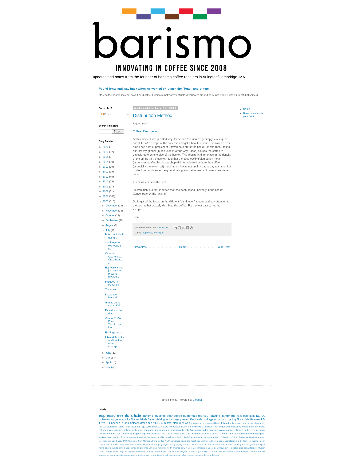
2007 (106, 196)
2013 (106, 166)
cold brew (215, 423)
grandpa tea (136, 433)
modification (253, 423)
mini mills (162, 448)
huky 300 (158, 423)
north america (173, 448)
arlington (213, 441)
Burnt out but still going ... (114, 236)
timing (154, 455)
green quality (122, 419)
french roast (227, 444)
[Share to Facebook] (187, 228)
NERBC (260, 415)
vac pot (222, 419)
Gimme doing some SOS (112, 304)
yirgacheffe (200, 455)
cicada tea (166, 426)
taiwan (186, 423)
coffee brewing (195, 426)
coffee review (106, 419)
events (123, 415)
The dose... (111, 289)
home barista (105, 448)
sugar (112, 455)
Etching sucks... (114, 332)
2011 (106, 176)
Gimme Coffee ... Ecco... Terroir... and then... (114, 323)
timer (148, 455)
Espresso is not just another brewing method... (114, 272)
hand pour (243, 415)
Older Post (224, 246)
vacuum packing (170, 430)
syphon (213, 419)
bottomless (245, 441)
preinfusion (259, 448)
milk (207, 433)
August (110, 225)
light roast (199, 433)
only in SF (186, 448)
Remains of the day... (113, 312)
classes (177, 426)
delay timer (124, 444)
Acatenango (197, 437)
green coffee (187, 419)
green (253, 444)
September (112, 220)
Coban (235, 437)
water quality (157, 437)
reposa (131, 451)
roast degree (181, 451)
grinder (147, 433)
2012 (106, 171)
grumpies (260, 444)
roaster (168, 423)
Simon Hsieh (155, 419)
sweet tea (134, 455)
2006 (106, 201)
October (110, 215)
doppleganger (161, 444)
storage (177, 423)
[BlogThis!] (179, 228)
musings (160, 415)
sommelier (228, 451)
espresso (147, 232)
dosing (172, 444)
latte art (190, 433)
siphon (261, 433)
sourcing (111, 437)
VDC (167, 441)
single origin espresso (142, 430)
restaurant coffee (144, 451)
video (147, 437)
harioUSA (156, 433)
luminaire (118, 430)
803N (179, 437)
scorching (242, 433)
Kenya (121, 426)
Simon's (134, 419)
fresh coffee (219, 426)
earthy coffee (189, 444)
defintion (208, 426)
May (108, 357)
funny (236, 444)
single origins (202, 451)
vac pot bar (175, 455)
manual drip (138, 448)
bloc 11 (157, 426)
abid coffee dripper (206, 430)
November (112, 210)
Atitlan (216, 437)
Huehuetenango (257, 437)
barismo (147, 415)
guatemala (190, 415)
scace (191, 451)
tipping (132, 437)
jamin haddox (125, 448)
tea (200, 415)
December (112, 205)
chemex (255, 441)
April (108, 362)
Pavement (132, 441)
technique (158, 232)
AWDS (187, 437)
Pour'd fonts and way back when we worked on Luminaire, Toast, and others (154, 88)
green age (146, 423)
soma (262, 423)
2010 (106, 181)
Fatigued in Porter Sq (112, 283)
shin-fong (253, 433)
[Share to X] (183, 228)
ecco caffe (202, 444)
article (135, 415)
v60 (205, 415)
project (102, 451)
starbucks (260, 451)
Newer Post (140, 246)
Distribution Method (152, 115)
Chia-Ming (225, 437)
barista (149, 426)
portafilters (249, 448)
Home (182, 246)
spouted (238, 451)
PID (125, 441)
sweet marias (122, 455)
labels (143, 419)
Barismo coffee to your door (253, 115)
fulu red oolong (228, 423)
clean (262, 441)
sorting (102, 437)
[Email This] (175, 228)
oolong (127, 430)
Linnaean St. (116, 423)
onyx (193, 448)
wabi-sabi (184, 430)
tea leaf (102, 426)
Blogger (197, 399)
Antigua (208, 437)
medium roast (150, 448)
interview (241, 423)
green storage (171, 419)
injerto (115, 448)
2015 (106, 156)
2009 (106, 186)
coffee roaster (251, 430)
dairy (115, 444)
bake (236, 441)
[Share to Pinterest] (191, 228)
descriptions (136, 444)
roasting (214, 415)
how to (110, 430)
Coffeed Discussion (145, 131)
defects (126, 433)
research (223, 433)
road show (168, 451)
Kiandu (193, 430)
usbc (167, 455)
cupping (231, 419)
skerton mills (216, 451)
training (160, 455)
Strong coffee (157, 441)
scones (233, 433)
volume (191, 455)
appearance (203, 441)
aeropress (175, 441)
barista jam (196, 423)
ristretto (158, 451)
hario (252, 415)
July (108, 230)
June (109, 352)
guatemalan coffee (235, 426)
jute (176, 433)
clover (184, 426)
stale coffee (249, 451)
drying (179, 444)
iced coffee (167, 433)
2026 (106, 147)
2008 (106, 191)
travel (140, 437)
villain (184, 455)
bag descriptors (226, 441)
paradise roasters (205, 448)
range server (112, 451)
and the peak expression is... (113, 245)
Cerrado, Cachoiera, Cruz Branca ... (114, 258)
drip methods (131, 423)
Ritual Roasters (133, 426)
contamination (105, 444)
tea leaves (122, 437)
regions (123, 451)
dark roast (116, 433)
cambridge (228, 415)
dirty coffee (148, 444)
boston (206, 423)
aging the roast (188, 441)
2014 (106, 161)
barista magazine (225, 430)
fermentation (214, 444)
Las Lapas (117, 441)
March (109, 367)
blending (239, 430)
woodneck (170, 437)
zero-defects (213, 455)
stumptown (104, 455)
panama (214, 433)
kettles (181, 433)
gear (170, 415)
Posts (107, 114)
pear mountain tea (223, 448)
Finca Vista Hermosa (249, 419)
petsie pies (238, 448)
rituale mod (201, 419)
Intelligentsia (105, 441)
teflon (142, 455)
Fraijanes (243, 437)
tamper (157, 430)
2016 (106, 152)
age (143, 426)
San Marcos (144, 441)
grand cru (244, 444)
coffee (178, 415)
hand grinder (251, 426)
